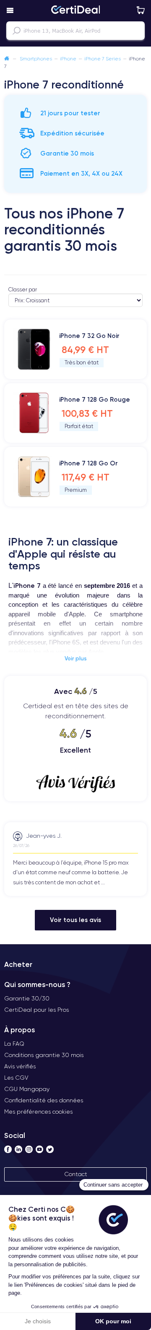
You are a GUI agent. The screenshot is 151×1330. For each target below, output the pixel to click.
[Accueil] (6, 58)
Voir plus (76, 658)
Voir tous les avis (75, 920)
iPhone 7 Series (102, 58)
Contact (75, 1174)
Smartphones (36, 58)
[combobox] (75, 30)
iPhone (68, 58)
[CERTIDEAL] (75, 10)
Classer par (22, 289)
